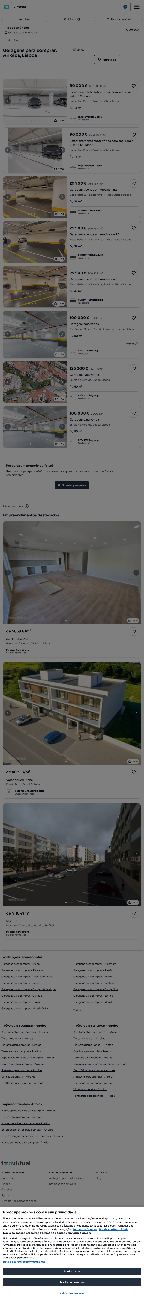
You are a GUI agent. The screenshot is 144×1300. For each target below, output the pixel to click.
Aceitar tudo (72, 1271)
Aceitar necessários (71, 1282)
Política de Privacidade (113, 1229)
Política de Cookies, (85, 1229)
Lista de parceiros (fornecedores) (24, 1261)
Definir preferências (72, 1293)
